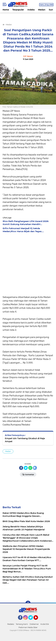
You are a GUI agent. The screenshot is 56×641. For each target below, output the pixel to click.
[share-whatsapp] (30, 468)
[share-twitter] (26, 468)
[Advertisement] (28, 263)
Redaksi (10, 624)
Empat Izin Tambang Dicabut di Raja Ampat (25, 440)
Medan (41, 9)
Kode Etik (44, 624)
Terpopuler (18, 9)
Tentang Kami (22, 624)
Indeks (31, 9)
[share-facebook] (21, 468)
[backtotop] (28, 603)
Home (6, 9)
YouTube (37, 621)
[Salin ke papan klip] (35, 468)
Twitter (31, 621)
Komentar (29, 474)
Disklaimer (34, 624)
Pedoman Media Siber (28, 627)
